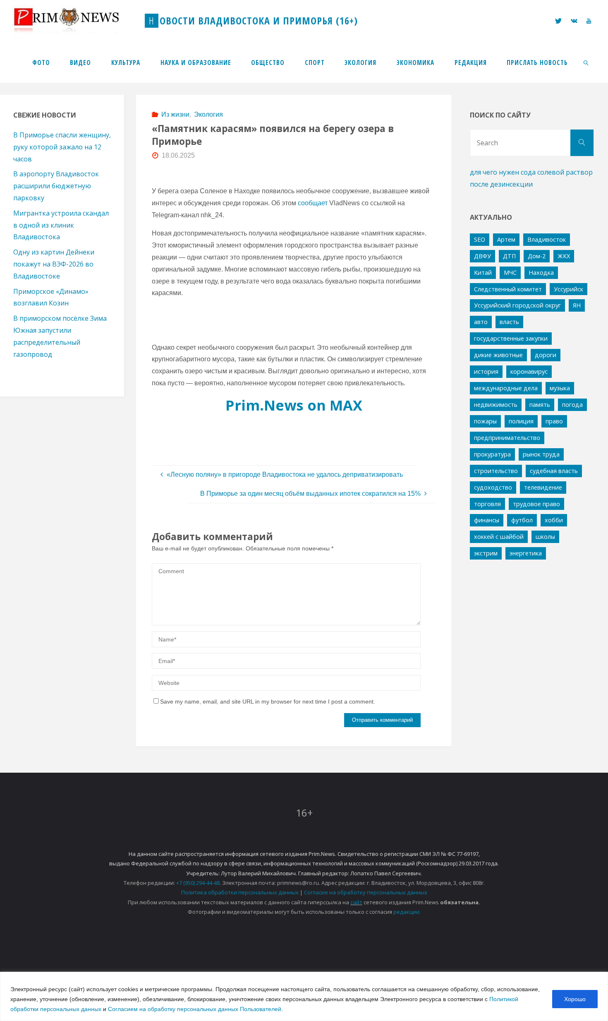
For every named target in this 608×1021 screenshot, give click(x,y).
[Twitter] (558, 21)
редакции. (407, 911)
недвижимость (495, 404)
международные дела (506, 388)
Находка (541, 272)
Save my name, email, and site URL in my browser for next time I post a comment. (267, 701)
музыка (560, 388)
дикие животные (498, 355)
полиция (521, 421)
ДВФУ (482, 256)
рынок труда (541, 454)
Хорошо (575, 999)
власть (509, 322)
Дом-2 (537, 256)
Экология (208, 114)
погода (572, 404)
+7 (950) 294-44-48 (198, 882)
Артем (506, 239)
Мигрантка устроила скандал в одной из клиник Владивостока (61, 225)
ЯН (577, 305)
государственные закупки (511, 338)
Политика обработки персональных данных (240, 892)
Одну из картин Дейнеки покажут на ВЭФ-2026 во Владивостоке (53, 264)
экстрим (486, 553)
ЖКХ (564, 256)
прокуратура (492, 454)
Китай (483, 272)
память (539, 404)
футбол (522, 520)
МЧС (510, 272)
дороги (545, 355)
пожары (485, 421)
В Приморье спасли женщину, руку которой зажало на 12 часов (62, 146)
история (486, 371)
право (554, 421)
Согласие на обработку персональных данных (365, 892)
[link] (586, 62)
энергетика (526, 553)
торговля (487, 504)
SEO (479, 239)
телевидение (543, 487)
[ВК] (574, 21)
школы (545, 537)
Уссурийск (568, 289)
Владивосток (546, 239)
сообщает (313, 203)
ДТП (509, 256)
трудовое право (536, 504)
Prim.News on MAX (293, 405)
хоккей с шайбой (499, 537)
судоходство (493, 487)
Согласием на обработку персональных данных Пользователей (194, 1009)
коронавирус (529, 371)
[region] (304, 996)
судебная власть (554, 471)
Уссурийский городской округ (517, 305)
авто (481, 322)
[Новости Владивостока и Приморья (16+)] (75, 20)
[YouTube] (589, 21)
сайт (356, 902)
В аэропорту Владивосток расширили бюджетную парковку (56, 185)
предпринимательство (507, 438)
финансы (486, 520)
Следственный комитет (508, 289)
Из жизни (175, 114)
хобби (554, 520)
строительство (496, 471)
